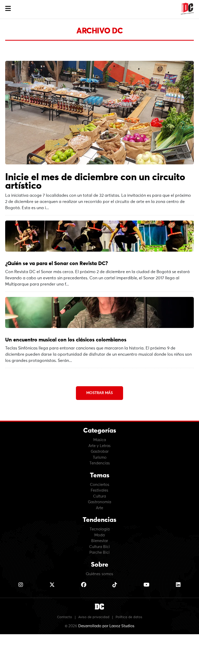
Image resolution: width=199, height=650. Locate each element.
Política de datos (129, 617)
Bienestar (99, 541)
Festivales (99, 490)
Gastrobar (100, 452)
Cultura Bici (99, 547)
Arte (99, 508)
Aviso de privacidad (93, 617)
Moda (99, 535)
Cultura (99, 496)
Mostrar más (99, 393)
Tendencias (99, 463)
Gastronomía (99, 502)
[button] (8, 8)
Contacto (64, 617)
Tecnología (100, 529)
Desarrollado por (106, 626)
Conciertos (99, 485)
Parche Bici (99, 552)
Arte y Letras (99, 446)
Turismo (99, 457)
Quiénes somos (99, 574)
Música (99, 440)
